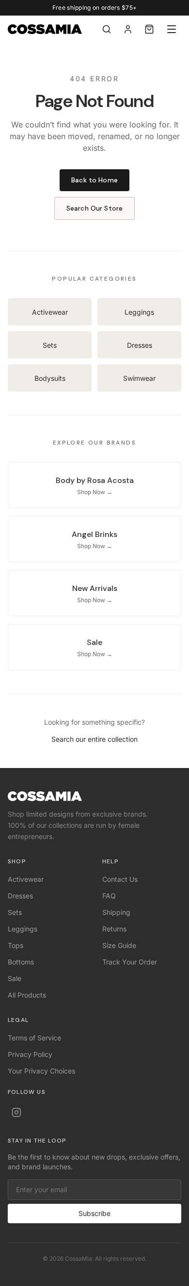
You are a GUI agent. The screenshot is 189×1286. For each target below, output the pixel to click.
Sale (14, 978)
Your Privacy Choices (41, 1071)
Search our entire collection (94, 739)
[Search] (106, 29)
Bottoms (21, 962)
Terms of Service (34, 1038)
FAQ (109, 896)
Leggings (22, 929)
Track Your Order (129, 962)
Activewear (26, 879)
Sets (15, 912)
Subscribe (94, 1213)
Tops (15, 945)
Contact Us (120, 879)
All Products (27, 995)
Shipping (116, 912)
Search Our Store (94, 208)
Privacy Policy (30, 1054)
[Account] (128, 29)
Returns (114, 929)
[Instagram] (16, 1112)
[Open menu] (171, 29)
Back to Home (94, 180)
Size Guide (119, 945)
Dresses (20, 896)
